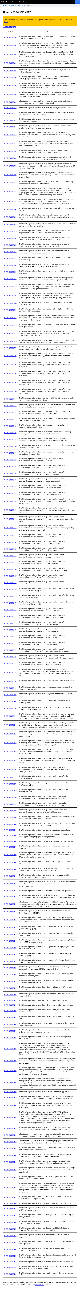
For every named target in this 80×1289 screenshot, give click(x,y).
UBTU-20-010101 (10, 365)
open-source (39, 1285)
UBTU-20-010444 (10, 1135)
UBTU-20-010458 (10, 1222)
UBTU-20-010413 (10, 896)
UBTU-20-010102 (10, 373)
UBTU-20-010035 (10, 151)
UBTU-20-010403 (10, 830)
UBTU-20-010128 (10, 433)
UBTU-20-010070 (10, 326)
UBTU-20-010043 (10, 191)
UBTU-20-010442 (10, 1117)
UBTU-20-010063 (10, 295)
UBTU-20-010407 (10, 855)
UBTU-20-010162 (10, 542)
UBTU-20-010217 (10, 743)
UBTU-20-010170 (10, 596)
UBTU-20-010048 (10, 217)
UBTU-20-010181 (10, 664)
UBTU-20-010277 (10, 777)
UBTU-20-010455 (10, 1262)
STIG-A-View (5, 2)
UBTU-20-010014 (10, 127)
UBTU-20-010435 (10, 1049)
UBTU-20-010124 (10, 426)
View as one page (9, 27)
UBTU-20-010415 (10, 912)
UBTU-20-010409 (10, 869)
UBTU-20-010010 (10, 108)
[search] (77, 2)
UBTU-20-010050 (10, 232)
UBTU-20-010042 (10, 183)
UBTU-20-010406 (10, 847)
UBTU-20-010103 (10, 382)
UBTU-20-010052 (10, 245)
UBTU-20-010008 (10, 94)
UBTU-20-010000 (10, 37)
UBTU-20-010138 (10, 473)
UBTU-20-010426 (10, 988)
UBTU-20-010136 (10, 460)
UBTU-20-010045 (10, 1267)
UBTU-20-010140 (10, 487)
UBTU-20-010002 (10, 45)
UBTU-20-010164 (10, 556)
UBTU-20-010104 (10, 391)
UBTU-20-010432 (10, 1024)
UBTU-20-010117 (10, 399)
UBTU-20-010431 (10, 1017)
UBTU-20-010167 (10, 576)
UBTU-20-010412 (10, 891)
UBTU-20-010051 (10, 238)
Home (14, 2)
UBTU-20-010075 (10, 348)
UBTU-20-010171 (10, 603)
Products (26, 2)
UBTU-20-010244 (10, 760)
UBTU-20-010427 (10, 995)
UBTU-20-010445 (10, 1142)
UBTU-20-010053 (10, 252)
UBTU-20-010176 (10, 637)
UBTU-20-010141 (10, 493)
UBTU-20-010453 (10, 1197)
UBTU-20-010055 (10, 265)
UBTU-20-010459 (10, 1229)
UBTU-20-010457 (10, 1216)
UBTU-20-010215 (10, 725)
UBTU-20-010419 (10, 941)
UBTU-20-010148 (10, 510)
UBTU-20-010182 (10, 672)
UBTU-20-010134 (10, 446)
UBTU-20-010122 (10, 412)
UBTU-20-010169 (10, 589)
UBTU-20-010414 (10, 904)
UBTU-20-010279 (10, 791)
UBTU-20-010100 (10, 356)
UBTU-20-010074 (10, 341)
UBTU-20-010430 (10, 1011)
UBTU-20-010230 (10, 752)
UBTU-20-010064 (10, 303)
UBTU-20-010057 (10, 279)
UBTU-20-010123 (10, 419)
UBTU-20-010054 (10, 258)
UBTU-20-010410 (10, 876)
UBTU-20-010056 (10, 272)
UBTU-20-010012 (10, 113)
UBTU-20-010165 (10, 562)
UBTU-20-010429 (10, 1005)
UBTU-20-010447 (10, 1155)
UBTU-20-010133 (10, 439)
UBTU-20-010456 (10, 1209)
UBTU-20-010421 (10, 954)
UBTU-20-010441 (10, 1105)
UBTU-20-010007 (10, 85)
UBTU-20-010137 (10, 466)
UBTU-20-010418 (10, 934)
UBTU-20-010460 (10, 1236)
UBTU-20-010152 (10, 519)
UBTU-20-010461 (10, 1256)
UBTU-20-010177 (10, 643)
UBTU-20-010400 (10, 824)
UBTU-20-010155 (10, 528)
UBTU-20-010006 (10, 78)
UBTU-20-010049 (10, 225)
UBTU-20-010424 (10, 975)
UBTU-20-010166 (10, 569)
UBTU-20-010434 (10, 1038)
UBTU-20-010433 (10, 1031)
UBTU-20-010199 (10, 688)
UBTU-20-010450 (10, 1178)
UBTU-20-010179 (10, 657)
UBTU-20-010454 (10, 1203)
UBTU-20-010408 (10, 863)
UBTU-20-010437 (10, 1071)
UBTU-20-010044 (10, 201)
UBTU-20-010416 (10, 920)
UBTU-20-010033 (10, 143)
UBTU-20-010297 (10, 804)
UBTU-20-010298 (10, 811)
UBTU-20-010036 (10, 158)
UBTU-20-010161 (10, 536)
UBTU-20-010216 (10, 734)
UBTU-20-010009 (10, 102)
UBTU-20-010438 (10, 1083)
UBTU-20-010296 (10, 797)
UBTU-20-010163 (10, 549)
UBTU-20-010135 (10, 453)
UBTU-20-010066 (10, 318)
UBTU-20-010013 (10, 120)
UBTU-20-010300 (10, 818)
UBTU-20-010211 (10, 716)
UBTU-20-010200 (10, 695)
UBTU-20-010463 (10, 1249)
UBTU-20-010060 (10, 286)
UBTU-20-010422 (10, 961)
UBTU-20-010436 (10, 1061)
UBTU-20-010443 (10, 1128)
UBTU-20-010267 (10, 769)
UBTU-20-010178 (10, 650)
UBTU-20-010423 (10, 968)
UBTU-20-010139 (10, 480)
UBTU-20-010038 (10, 175)
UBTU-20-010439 (10, 1092)
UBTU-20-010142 (10, 501)
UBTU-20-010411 (10, 884)
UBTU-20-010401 (10, 1274)
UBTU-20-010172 (10, 610)
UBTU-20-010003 (10, 54)
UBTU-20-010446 (10, 1148)
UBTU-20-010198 (10, 681)
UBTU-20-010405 (10, 841)
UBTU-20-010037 (10, 166)
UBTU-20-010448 (10, 1162)
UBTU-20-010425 (10, 981)
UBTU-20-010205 (10, 708)
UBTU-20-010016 (10, 135)
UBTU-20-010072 (10, 333)
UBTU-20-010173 (10, 616)
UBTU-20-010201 (10, 701)
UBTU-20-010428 (10, 1000)
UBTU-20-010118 (10, 406)
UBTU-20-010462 (10, 1242)
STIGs (20, 2)
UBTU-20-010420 (10, 948)
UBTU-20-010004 (10, 63)
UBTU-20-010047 (10, 209)
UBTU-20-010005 (10, 71)
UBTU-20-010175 (10, 630)
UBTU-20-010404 (10, 836)
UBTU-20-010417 (10, 927)
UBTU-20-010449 (10, 1170)
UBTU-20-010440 (10, 1097)
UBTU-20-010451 (10, 1188)
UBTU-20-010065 (10, 310)
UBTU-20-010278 (10, 784)
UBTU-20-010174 (10, 623)
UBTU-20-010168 (10, 583)
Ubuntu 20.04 (20, 5)
